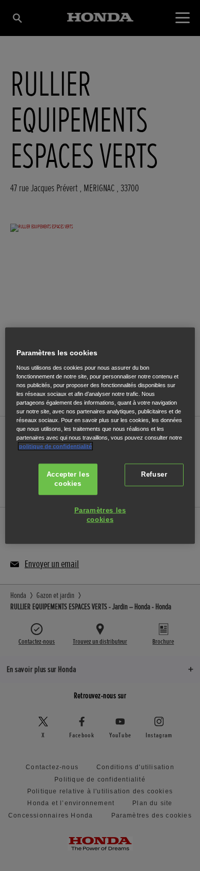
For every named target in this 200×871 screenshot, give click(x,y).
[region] (100, 436)
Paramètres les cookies (100, 515)
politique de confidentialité (55, 446)
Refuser (154, 474)
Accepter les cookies (68, 479)
